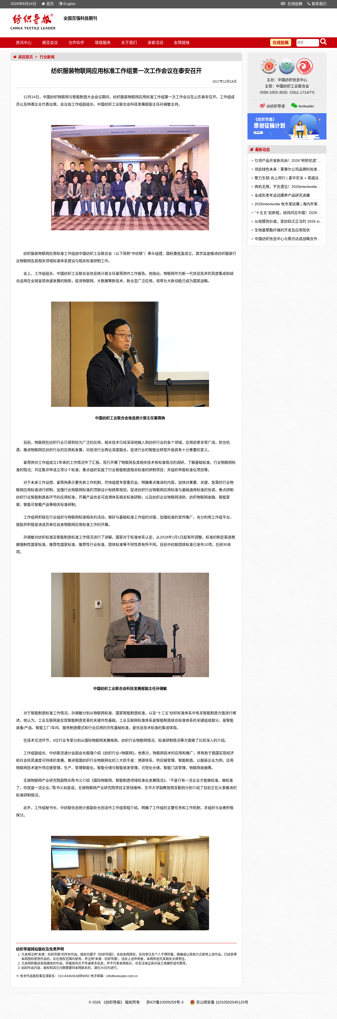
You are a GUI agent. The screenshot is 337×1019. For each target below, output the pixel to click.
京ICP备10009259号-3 (165, 1002)
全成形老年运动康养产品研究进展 (282, 195)
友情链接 (182, 42)
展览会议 (50, 42)
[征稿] (286, 138)
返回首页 (25, 57)
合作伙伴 (76, 42)
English (69, 4)
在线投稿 (294, 4)
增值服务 (103, 42)
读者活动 (155, 42)
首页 (50, 4)
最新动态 (262, 149)
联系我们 (319, 4)
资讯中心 (24, 42)
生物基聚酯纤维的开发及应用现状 (282, 230)
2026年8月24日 (23, 4)
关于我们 (129, 42)
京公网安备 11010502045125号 (222, 1002)
